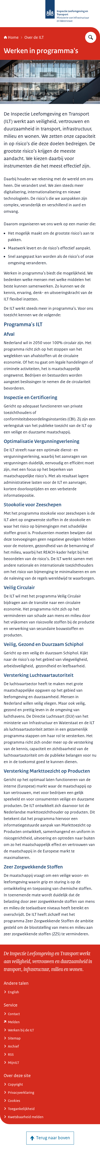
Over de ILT (34, 37)
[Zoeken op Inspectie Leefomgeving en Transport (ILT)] (90, 37)
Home (13, 37)
